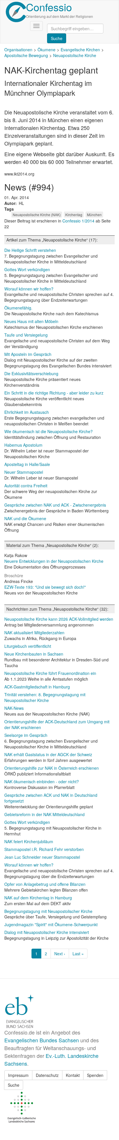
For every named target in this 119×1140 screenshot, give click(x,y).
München (94, 214)
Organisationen (18, 49)
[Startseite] (15, 12)
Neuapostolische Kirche (74, 55)
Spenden (95, 1075)
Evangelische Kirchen (80, 49)
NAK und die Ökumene (25, 518)
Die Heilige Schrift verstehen (30, 250)
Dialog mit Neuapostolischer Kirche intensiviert (46, 932)
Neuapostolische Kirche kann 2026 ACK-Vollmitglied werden (58, 619)
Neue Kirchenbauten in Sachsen (33, 654)
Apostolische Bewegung (26, 55)
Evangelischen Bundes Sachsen (41, 1040)
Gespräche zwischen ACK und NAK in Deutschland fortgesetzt (50, 798)
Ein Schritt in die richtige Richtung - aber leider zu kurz (53, 393)
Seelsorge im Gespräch (25, 735)
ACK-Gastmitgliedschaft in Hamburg (37, 687)
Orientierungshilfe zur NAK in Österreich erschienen (51, 768)
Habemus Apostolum (23, 445)
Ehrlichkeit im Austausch (26, 412)
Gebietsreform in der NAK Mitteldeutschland (44, 814)
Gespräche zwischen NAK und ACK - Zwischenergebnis (55, 505)
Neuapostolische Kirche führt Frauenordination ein (50, 673)
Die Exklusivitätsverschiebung (31, 373)
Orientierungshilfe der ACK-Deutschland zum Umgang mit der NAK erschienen (56, 724)
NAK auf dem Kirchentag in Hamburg (38, 898)
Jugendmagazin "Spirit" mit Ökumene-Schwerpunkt (51, 924)
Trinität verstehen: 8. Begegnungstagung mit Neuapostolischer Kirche (44, 697)
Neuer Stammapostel (23, 472)
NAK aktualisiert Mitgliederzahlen (34, 632)
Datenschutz (47, 1075)
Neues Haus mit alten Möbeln (31, 321)
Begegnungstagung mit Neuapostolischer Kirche (48, 911)
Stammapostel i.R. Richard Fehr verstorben (44, 849)
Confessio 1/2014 (79, 221)
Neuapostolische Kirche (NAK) (37, 214)
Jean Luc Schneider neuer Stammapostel (42, 857)
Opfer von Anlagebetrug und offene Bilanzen (44, 884)
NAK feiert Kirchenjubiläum (28, 841)
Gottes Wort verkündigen (27, 269)
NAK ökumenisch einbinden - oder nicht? (41, 781)
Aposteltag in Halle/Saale (27, 464)
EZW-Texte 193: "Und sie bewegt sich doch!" (45, 587)
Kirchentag (73, 214)
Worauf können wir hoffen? (28, 289)
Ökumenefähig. (18, 308)
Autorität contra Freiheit (25, 485)
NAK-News (14, 708)
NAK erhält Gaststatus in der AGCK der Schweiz (48, 754)
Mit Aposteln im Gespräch (27, 354)
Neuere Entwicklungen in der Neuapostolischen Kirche (53, 561)
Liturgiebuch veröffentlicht (27, 646)
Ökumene (46, 49)
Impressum (18, 1075)
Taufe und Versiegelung (26, 335)
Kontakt (73, 1075)
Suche (13, 1085)
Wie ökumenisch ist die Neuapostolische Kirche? (48, 431)
